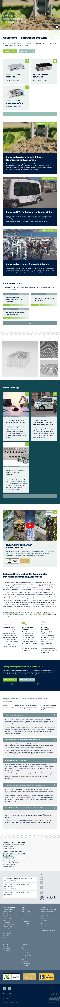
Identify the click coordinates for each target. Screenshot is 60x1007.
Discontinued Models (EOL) (9, 924)
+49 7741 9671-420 (8, 855)
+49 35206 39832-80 (9, 864)
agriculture (37, 612)
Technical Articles (7, 957)
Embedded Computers (8, 909)
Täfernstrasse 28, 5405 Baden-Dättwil (13, 844)
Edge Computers (7, 911)
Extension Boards (7, 926)
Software (5, 937)
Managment (25, 944)
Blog (4, 942)
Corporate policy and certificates (30, 957)
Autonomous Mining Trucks (47, 911)
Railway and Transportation (47, 918)
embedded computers (15, 43)
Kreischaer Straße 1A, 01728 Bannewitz (14, 862)
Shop (42, 923)
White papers (25, 961)
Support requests (26, 963)
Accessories (6, 935)
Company (24, 942)
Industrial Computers (8, 918)
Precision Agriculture (46, 913)
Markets (43, 907)
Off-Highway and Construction (48, 909)
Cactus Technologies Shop (47, 928)
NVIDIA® (34, 551)
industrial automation (12, 612)
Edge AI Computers (8, 913)
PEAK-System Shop (45, 925)
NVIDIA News (6, 948)
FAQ (23, 959)
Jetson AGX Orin (26, 911)
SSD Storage (6, 952)
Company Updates (26, 952)
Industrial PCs (6, 920)
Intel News (5, 946)
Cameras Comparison (8, 931)
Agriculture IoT (44, 916)
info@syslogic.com (8, 848)
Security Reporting (26, 955)
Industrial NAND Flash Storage (48, 930)
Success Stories (7, 955)
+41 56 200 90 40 (8, 846)
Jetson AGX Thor (26, 909)
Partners (24, 950)
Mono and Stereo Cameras (9, 929)
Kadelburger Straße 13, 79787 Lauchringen (14, 853)
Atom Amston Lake (26, 923)
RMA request (25, 965)
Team (23, 946)
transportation (47, 612)
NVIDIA (24, 907)
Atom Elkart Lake (26, 925)
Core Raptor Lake (26, 921)
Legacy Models (6, 922)
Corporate (5, 944)
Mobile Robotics (44, 920)
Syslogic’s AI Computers (9, 907)
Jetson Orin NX (25, 913)
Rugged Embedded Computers (10, 916)
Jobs (23, 948)
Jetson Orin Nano (26, 916)
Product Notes (6, 950)
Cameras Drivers (7, 933)
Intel (23, 919)
